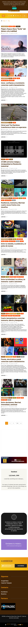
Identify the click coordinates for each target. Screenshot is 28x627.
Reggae (10, 315)
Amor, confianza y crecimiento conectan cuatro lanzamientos (12, 84)
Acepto (14, 8)
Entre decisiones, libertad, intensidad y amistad (11, 403)
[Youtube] (13, 15)
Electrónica (13, 313)
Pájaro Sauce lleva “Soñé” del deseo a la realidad (13, 30)
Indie (10, 26)
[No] (26, 5)
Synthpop (11, 80)
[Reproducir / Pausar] (5, 624)
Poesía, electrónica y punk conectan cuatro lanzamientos (12, 360)
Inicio (4, 20)
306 (17, 423)
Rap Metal (4, 399)
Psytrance (4, 315)
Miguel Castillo (5, 33)
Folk (20, 198)
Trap (22, 241)
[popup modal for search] (24, 15)
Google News (4, 580)
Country (15, 198)
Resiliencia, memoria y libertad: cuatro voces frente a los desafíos (13, 205)
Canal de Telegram (6, 583)
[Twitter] (11, 15)
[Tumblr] (20, 15)
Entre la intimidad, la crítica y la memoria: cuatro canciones (13, 280)
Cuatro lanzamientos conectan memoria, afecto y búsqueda (13, 319)
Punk (11, 159)
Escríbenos (4, 591)
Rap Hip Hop (4, 80)
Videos (18, 26)
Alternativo (4, 26)
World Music (17, 315)
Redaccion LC (5, 209)
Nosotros (3, 594)
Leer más (3, 100)
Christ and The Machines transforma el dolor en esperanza (13, 126)
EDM (7, 313)
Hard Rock (19, 239)
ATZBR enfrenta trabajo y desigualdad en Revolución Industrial (11, 164)
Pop (9, 20)
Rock (14, 200)
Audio (10, 78)
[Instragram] (15, 15)
